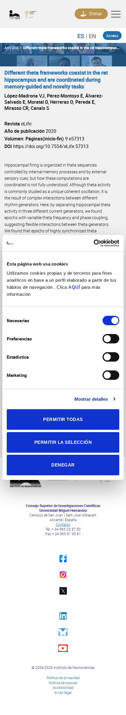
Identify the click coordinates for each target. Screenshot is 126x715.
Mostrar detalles (91, 399)
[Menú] (116, 14)
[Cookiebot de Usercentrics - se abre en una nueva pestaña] (93, 243)
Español (83, 35)
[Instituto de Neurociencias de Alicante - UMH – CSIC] (34, 14)
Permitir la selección (63, 442)
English (91, 35)
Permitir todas (63, 419)
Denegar (62, 464)
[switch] (111, 338)
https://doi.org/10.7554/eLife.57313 (50, 146)
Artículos (11, 47)
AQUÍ (74, 287)
